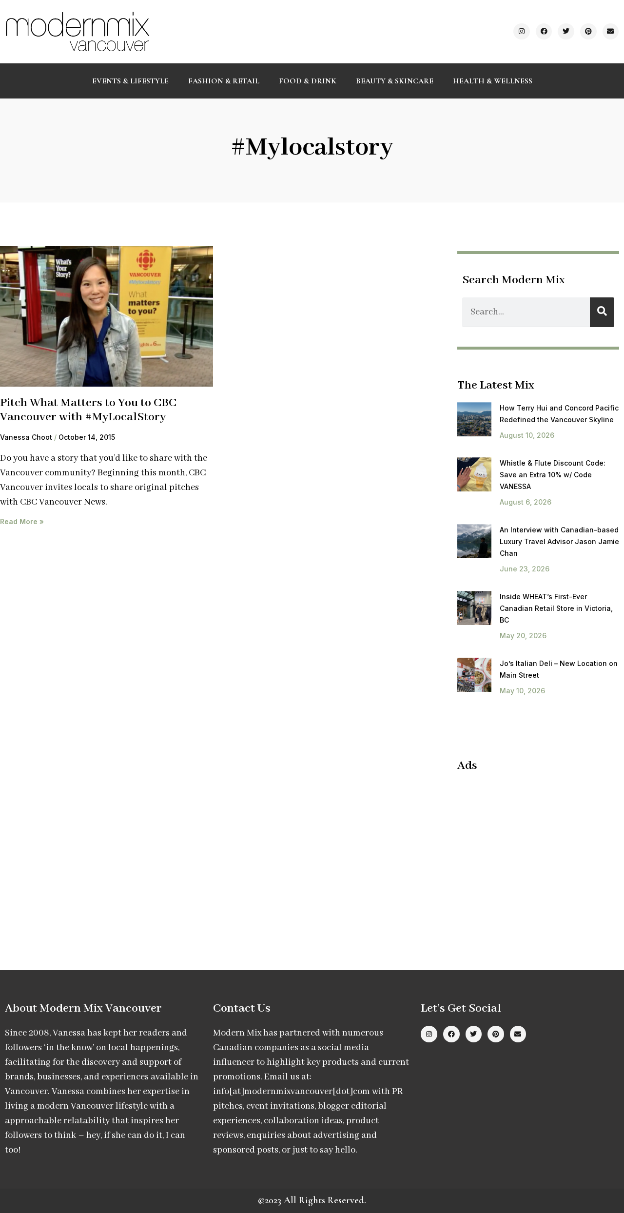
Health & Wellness (492, 81)
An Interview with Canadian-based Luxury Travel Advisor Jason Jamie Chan (559, 541)
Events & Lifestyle (130, 81)
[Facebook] (544, 31)
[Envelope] (611, 31)
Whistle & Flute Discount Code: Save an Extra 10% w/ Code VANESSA (552, 474)
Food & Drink (307, 81)
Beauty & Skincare (394, 81)
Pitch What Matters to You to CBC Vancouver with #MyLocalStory (88, 410)
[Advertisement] (539, 851)
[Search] (602, 312)
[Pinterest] (588, 31)
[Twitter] (566, 31)
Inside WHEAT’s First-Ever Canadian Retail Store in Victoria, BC (556, 608)
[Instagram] (521, 31)
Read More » (22, 521)
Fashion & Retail (223, 81)
